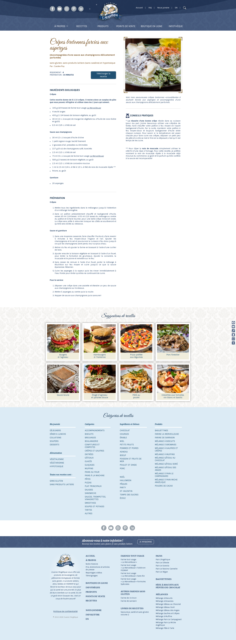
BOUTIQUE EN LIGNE (151, 26)
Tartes (88, 510)
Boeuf (123, 455)
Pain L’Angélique (163, 559)
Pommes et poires (129, 448)
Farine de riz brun (128, 598)
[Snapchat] (233, 335)
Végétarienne (57, 463)
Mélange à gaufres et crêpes (166, 449)
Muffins (89, 468)
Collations (55, 437)
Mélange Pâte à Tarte (165, 628)
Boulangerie (91, 441)
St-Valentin (126, 491)
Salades (89, 489)
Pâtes (87, 479)
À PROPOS (59, 26)
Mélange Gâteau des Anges (165, 468)
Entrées (89, 454)
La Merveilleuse (94, 108)
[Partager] (233, 343)
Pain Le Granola (162, 566)
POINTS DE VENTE (125, 26)
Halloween (125, 480)
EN (176, 8)
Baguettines (161, 430)
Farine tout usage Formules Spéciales (133, 581)
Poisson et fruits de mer (130, 460)
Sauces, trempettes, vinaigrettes (95, 498)
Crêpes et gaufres (94, 451)
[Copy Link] (233, 331)
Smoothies (90, 503)
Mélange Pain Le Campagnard (169, 619)
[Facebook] (233, 323)
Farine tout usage (129, 560)
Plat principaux (93, 486)
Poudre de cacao (164, 486)
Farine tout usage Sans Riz (133, 574)
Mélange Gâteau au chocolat (165, 459)
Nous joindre (163, 8)
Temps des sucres (129, 494)
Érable (123, 437)
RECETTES (81, 26)
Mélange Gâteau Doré (165, 607)
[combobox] (180, 8)
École (123, 498)
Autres (88, 513)
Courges (124, 434)
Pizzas (88, 482)
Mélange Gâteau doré (166, 464)
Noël (122, 477)
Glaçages (89, 465)
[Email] (233, 327)
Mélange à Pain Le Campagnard (164, 474)
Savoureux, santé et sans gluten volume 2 (135, 613)
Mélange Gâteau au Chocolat (168, 604)
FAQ (150, 8)
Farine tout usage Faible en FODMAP (133, 567)
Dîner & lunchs (58, 434)
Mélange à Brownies (164, 601)
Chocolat (125, 430)
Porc (122, 468)
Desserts (54, 444)
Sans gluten (56, 481)
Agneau (124, 451)
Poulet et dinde (128, 465)
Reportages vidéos (94, 573)
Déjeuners (55, 430)
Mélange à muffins (165, 454)
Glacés (88, 461)
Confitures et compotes (92, 446)
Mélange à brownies (165, 444)
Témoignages (92, 576)
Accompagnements (94, 430)
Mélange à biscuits (165, 441)
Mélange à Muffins (164, 616)
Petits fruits (127, 444)
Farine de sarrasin (165, 437)
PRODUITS (103, 26)
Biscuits (89, 434)
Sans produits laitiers (62, 484)
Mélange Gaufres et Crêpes (167, 613)
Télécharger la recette (103, 75)
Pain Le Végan (162, 572)
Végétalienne (57, 459)
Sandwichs (90, 493)
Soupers (54, 441)
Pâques (123, 484)
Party (123, 487)
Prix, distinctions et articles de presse (98, 568)
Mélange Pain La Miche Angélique (166, 623)
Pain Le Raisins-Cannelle (166, 569)
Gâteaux (89, 458)
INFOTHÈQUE (176, 26)
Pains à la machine (94, 475)
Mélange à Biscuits (164, 598)
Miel (122, 441)
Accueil (139, 8)
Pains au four (92, 472)
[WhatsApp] (233, 339)
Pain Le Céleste (162, 563)
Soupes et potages (94, 506)
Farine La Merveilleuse (167, 434)
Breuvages (90, 437)
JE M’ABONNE (145, 542)
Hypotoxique (56, 466)
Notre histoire (92, 564)
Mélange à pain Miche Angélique (166, 481)
